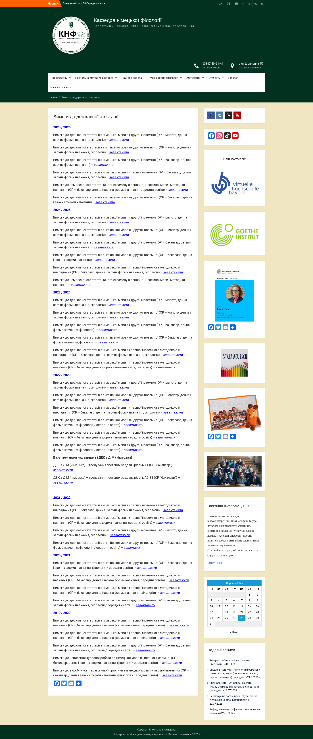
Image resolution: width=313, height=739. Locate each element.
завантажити (119, 140)
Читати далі (214, 562)
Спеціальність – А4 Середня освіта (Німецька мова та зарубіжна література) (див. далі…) (234, 686)
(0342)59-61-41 (213, 63)
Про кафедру (59, 77)
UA (220, 3)
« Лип (233, 632)
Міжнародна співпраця (164, 77)
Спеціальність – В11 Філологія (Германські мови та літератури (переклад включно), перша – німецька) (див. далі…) (235, 673)
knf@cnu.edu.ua (211, 67)
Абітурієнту (193, 77)
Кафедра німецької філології (128, 20)
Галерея (233, 77)
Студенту (214, 77)
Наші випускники (61, 87)
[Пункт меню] (243, 3)
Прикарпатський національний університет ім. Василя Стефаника (152, 734)
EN (236, 3)
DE (228, 3)
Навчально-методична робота (94, 77)
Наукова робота (132, 77)
